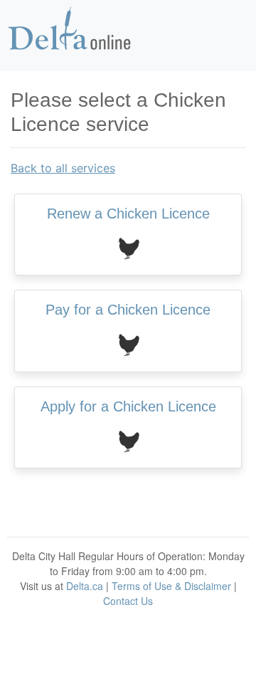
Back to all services (63, 168)
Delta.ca (84, 586)
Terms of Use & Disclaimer (171, 586)
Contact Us (128, 601)
